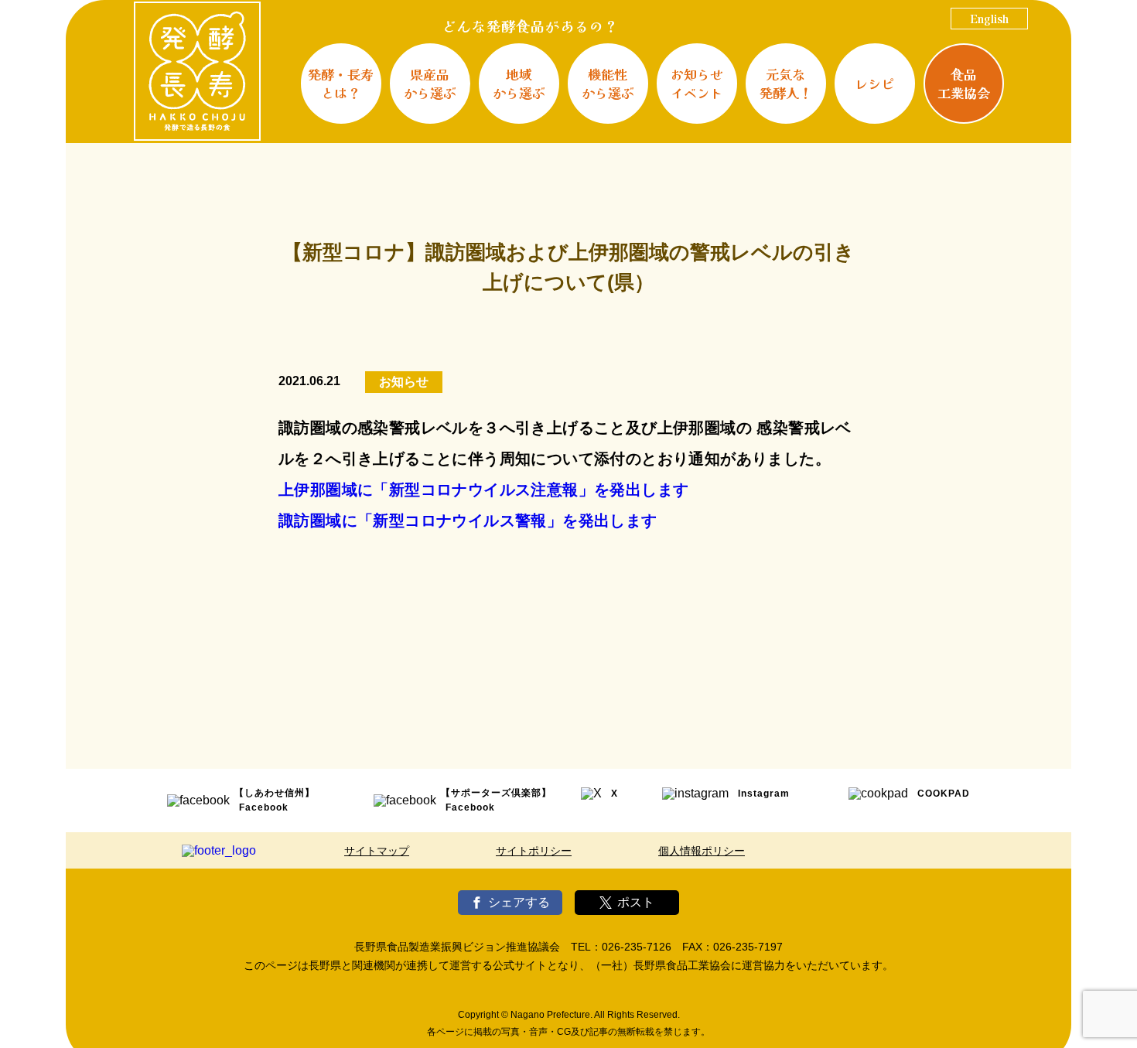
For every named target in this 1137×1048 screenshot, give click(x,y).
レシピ (874, 83)
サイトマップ (376, 851)
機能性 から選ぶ (608, 83)
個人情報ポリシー (701, 851)
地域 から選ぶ (519, 83)
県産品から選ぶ (430, 83)
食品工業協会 (963, 83)
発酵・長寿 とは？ (341, 83)
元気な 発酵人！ (786, 83)
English (989, 18)
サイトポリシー (534, 851)
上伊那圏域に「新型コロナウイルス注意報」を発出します (483, 489)
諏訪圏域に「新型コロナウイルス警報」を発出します (467, 520)
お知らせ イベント (697, 83)
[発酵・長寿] (197, 71)
